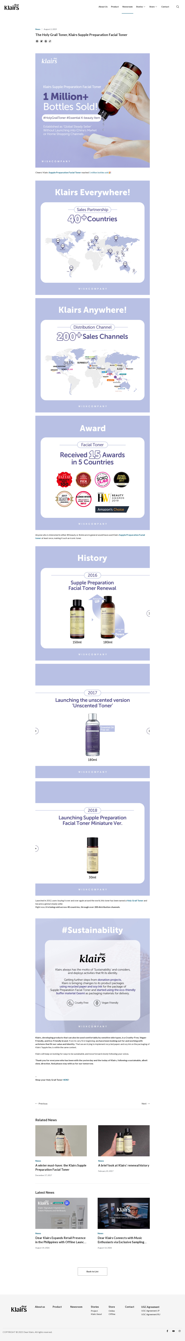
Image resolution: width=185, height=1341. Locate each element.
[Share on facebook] (37, 41)
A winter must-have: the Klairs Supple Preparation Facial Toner (61, 1167)
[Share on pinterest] (46, 41)
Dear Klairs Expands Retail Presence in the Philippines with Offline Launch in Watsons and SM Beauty (60, 1240)
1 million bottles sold (99, 172)
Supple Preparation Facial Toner (65, 172)
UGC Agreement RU (150, 1314)
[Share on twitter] (41, 41)
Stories (139, 6)
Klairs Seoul (96, 1314)
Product (115, 6)
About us (40, 1306)
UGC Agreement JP (150, 1310)
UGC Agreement (150, 1306)
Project (94, 1310)
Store (152, 6)
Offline (112, 1314)
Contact (165, 6)
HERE (65, 1079)
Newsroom (127, 6)
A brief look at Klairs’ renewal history (123, 1165)
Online (112, 1310)
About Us (103, 6)
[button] (92, 1271)
